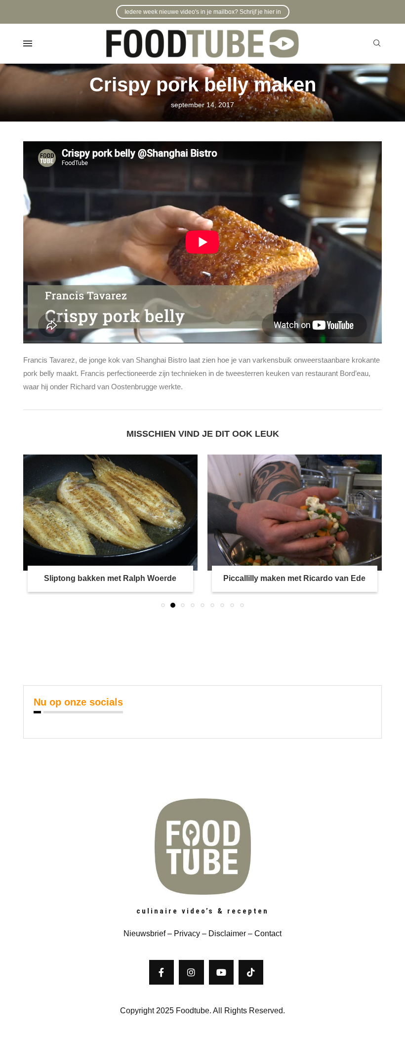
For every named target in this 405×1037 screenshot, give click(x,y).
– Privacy (182, 933)
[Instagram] (191, 972)
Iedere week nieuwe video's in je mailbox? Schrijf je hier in (202, 11)
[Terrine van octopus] (294, 513)
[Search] (377, 43)
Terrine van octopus (294, 578)
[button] (36, 530)
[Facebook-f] (161, 972)
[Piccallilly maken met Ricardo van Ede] (110, 513)
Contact (268, 933)
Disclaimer (227, 933)
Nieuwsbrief (144, 933)
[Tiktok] (251, 972)
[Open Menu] (27, 43)
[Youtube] (221, 972)
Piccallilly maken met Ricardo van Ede (110, 578)
